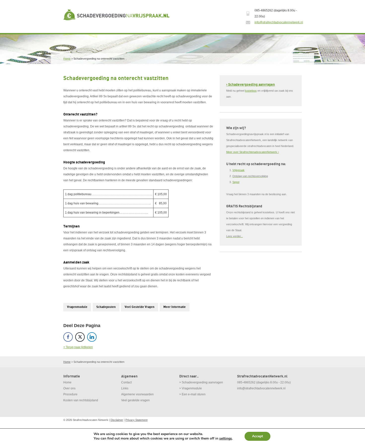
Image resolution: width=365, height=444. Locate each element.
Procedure (70, 394)
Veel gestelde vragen (135, 400)
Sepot (235, 182)
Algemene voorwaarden (137, 394)
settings (225, 438)
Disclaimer (116, 419)
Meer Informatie (174, 307)
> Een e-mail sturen (192, 394)
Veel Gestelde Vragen (139, 307)
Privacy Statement (136, 419)
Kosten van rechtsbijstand (80, 400)
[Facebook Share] (68, 337)
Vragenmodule (77, 307)
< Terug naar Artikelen (78, 347)
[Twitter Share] (80, 337)
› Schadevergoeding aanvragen (250, 84)
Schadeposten (106, 307)
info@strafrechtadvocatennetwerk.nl (279, 22)
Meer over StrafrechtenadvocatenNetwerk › (252, 151)
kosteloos (251, 90)
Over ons (69, 388)
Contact (126, 382)
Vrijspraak (238, 170)
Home (67, 58)
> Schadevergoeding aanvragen (201, 382)
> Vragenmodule (190, 388)
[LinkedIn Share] (92, 337)
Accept (257, 436)
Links (124, 388)
